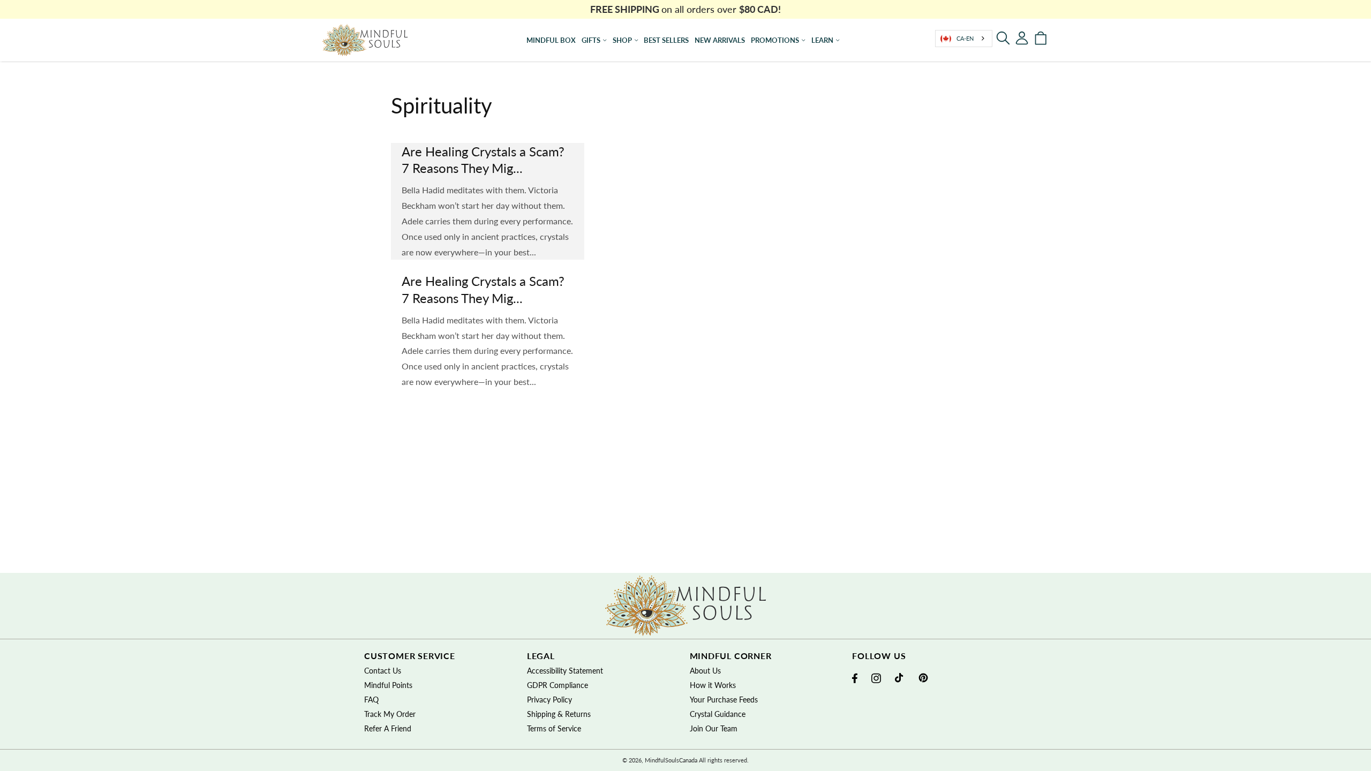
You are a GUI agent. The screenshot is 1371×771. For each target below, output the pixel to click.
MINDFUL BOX (551, 40)
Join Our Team (713, 728)
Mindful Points (388, 685)
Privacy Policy (549, 699)
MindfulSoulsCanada (671, 760)
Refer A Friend (387, 728)
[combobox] (963, 38)
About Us (705, 670)
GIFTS (591, 40)
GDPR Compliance (557, 685)
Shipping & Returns (559, 714)
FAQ (371, 699)
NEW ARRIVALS (720, 40)
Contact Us (382, 670)
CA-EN (965, 38)
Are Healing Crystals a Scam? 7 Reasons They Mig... (483, 159)
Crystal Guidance (717, 714)
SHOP (622, 40)
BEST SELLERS (666, 40)
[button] (1003, 38)
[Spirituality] (365, 40)
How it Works (713, 685)
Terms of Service (554, 728)
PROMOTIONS (775, 40)
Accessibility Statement (565, 670)
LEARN (822, 40)
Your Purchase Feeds (724, 699)
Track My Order (390, 714)
